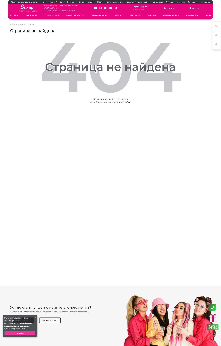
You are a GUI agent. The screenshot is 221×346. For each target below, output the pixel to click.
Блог (62, 2)
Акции (43, 2)
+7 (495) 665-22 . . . (141, 7)
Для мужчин (192, 15)
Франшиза (192, 2)
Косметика (205, 2)
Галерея (91, 2)
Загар (208, 15)
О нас (81, 2)
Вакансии (71, 2)
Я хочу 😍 (53, 2)
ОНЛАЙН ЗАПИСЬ (213, 327)
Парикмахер (135, 15)
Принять (20, 333)
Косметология (52, 15)
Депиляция (31, 15)
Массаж (152, 15)
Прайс (100, 2)
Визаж (118, 15)
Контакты (180, 2)
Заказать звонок (138, 9)
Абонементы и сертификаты (24, 2)
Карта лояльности (114, 2)
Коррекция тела (171, 15)
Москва (195, 8)
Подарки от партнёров (136, 2)
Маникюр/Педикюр (75, 15)
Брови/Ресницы (99, 15)
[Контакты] (212, 307)
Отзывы (169, 2)
